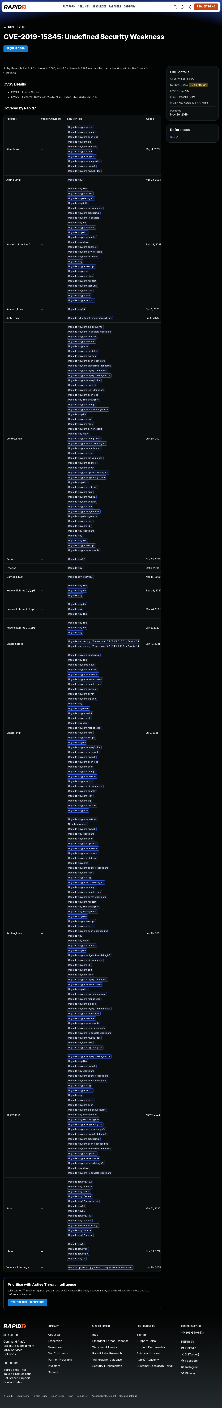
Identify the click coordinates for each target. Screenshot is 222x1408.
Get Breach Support (16, 1378)
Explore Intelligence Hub (27, 1302)
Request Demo (206, 6)
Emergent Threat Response (110, 1341)
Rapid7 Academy (148, 1359)
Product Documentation (152, 1347)
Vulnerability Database (107, 1359)
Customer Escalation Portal (155, 1366)
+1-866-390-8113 (192, 1332)
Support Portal (146, 1341)
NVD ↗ (174, 136)
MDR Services (12, 1350)
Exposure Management (18, 1345)
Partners (115, 6)
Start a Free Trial (14, 1369)
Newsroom (55, 1347)
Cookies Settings (128, 1396)
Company (129, 6)
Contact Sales (12, 1382)
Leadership (55, 1341)
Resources (99, 6)
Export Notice (58, 1396)
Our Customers (58, 1353)
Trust (70, 1396)
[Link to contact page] (182, 7)
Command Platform (16, 1341)
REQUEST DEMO (15, 48)
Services (83, 6)
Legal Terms (23, 1396)
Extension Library (148, 1353)
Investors (54, 1366)
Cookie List (82, 1396)
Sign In (141, 1334)
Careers (53, 1372)
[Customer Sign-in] (190, 7)
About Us (54, 1334)
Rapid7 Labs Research (107, 1353)
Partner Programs (60, 1359)
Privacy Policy (40, 1396)
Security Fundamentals (107, 1366)
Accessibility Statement (104, 1396)
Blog (95, 1334)
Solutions (9, 1354)
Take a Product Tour (17, 1374)
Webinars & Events (104, 1347)
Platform (69, 6)
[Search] (175, 7)
